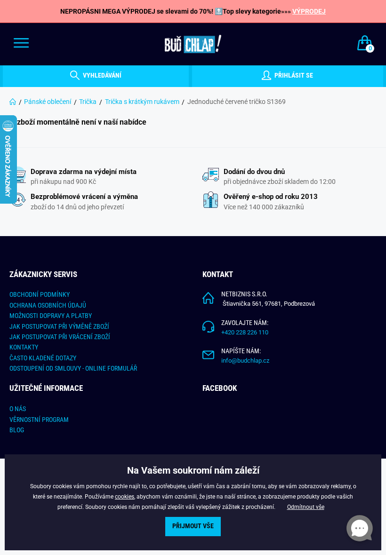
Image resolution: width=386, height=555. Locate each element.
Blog (16, 430)
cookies (124, 496)
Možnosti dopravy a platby (50, 315)
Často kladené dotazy (42, 358)
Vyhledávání (101, 75)
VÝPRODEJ (309, 11)
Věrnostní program (39, 419)
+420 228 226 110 (244, 332)
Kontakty (23, 347)
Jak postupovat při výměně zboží (59, 326)
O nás (17, 408)
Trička (87, 101)
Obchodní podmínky (39, 294)
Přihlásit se (293, 75)
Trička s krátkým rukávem (142, 101)
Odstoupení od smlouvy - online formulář (73, 368)
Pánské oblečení (47, 101)
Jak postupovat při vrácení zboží (59, 337)
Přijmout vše (193, 526)
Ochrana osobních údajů (47, 305)
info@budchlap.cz (245, 360)
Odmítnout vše (305, 507)
